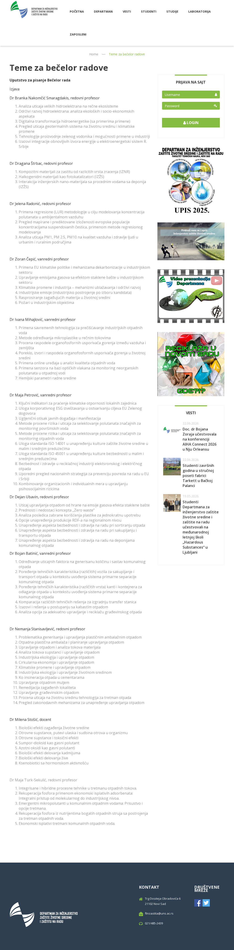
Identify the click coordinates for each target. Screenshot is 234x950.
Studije (172, 11)
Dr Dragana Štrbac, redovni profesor (41, 163)
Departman (103, 11)
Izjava (14, 89)
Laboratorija (199, 11)
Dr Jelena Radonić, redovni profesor (40, 203)
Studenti (148, 11)
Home (93, 54)
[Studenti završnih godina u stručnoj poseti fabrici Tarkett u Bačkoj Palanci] (172, 466)
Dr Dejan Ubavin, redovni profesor (39, 496)
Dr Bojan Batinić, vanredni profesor (40, 553)
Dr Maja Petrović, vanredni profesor (41, 395)
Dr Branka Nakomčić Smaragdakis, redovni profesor (55, 97)
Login (192, 122)
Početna (77, 11)
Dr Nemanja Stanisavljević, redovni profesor (47, 628)
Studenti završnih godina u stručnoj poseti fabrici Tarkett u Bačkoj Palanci (198, 475)
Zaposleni (78, 34)
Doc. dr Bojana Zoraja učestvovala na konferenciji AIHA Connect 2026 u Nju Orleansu (199, 439)
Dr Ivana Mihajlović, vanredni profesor (43, 319)
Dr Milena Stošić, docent (30, 719)
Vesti (127, 11)
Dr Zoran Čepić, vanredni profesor (39, 259)
